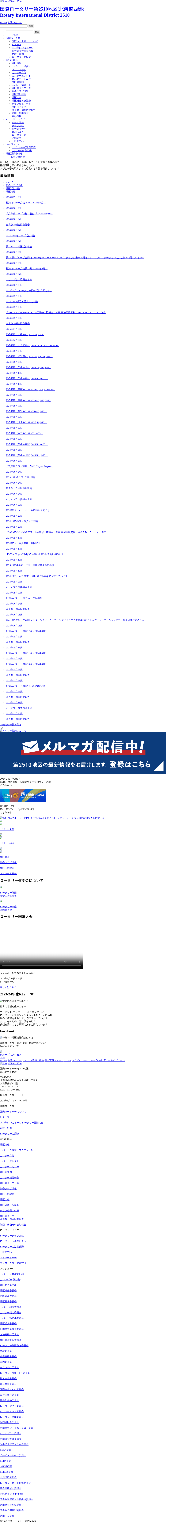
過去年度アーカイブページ (110, 1060)
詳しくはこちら (8, 987)
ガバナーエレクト (21, 75)
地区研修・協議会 (21, 100)
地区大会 (16, 97)
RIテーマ (16, 44)
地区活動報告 (19, 94)
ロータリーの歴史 (21, 57)
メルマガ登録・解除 (33, 1060)
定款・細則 (18, 54)
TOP (2, 1057)
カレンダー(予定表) (22, 150)
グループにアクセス (10, 1054)
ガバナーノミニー (21, 79)
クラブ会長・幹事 (21, 103)
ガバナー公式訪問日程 (24, 147)
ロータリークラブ (15, 119)
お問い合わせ (15, 22)
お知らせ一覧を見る (10, 724)
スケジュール (13, 144)
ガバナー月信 (19, 72)
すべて (9, 182)
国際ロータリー (14, 38)
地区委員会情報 (14, 153)
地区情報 (16, 63)
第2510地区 (12, 60)
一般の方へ (18, 141)
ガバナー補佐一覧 (21, 85)
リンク (67, 1060)
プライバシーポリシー (84, 1060)
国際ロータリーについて (25, 41)
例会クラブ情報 (20, 91)
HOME (3, 22)
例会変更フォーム (54, 1060)
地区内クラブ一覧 (21, 88)
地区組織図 (18, 82)
